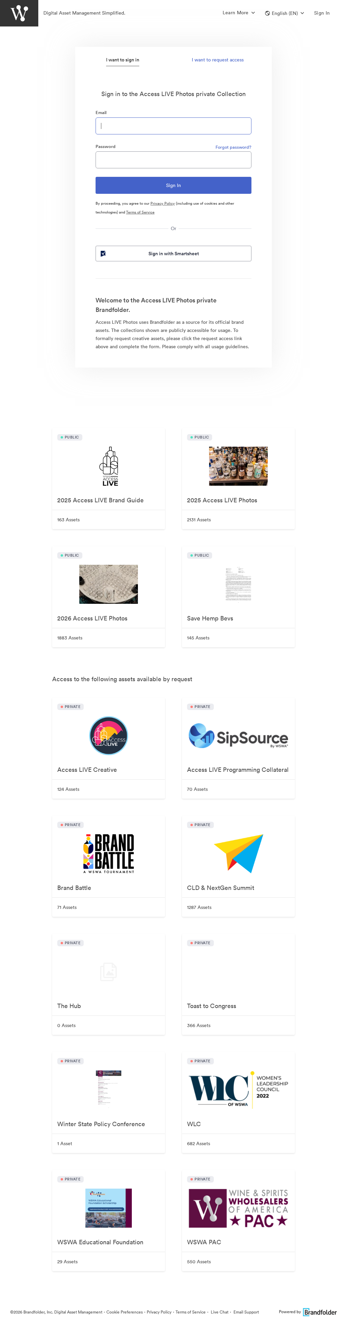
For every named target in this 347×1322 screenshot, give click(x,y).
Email (101, 112)
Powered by (290, 1312)
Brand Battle (74, 888)
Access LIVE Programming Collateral (238, 770)
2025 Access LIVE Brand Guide (100, 500)
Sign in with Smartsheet (173, 253)
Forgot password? (233, 147)
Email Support (245, 1312)
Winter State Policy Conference (101, 1124)
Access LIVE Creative (87, 770)
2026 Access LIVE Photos (92, 618)
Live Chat (219, 1312)
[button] (284, 13)
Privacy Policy (162, 203)
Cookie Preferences (124, 1312)
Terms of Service (140, 212)
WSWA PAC (204, 1242)
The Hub (69, 1006)
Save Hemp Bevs (210, 618)
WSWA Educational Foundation (100, 1242)
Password (106, 146)
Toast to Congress (211, 1006)
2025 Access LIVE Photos (222, 500)
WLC (194, 1124)
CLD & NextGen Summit (220, 888)
